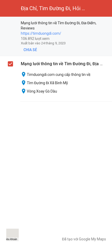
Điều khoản (10, 239)
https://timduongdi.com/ (41, 33)
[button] (8, 8)
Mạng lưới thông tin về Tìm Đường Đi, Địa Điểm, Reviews (62, 63)
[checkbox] (106, 23)
